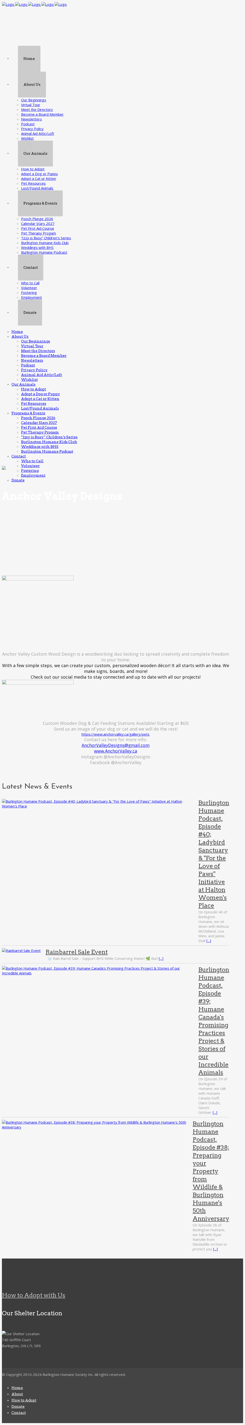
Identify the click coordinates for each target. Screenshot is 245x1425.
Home (17, 1388)
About (17, 1394)
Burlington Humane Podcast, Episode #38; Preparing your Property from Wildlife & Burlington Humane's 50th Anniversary (211, 1171)
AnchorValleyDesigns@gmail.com (116, 745)
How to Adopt (23, 1400)
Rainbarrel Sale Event (76, 952)
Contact (18, 1413)
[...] (208, 940)
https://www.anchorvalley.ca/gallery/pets (116, 734)
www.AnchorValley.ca (115, 751)
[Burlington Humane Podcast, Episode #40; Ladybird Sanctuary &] (98, 803)
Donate (18, 1406)
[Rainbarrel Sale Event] (21, 950)
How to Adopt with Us (33, 1295)
